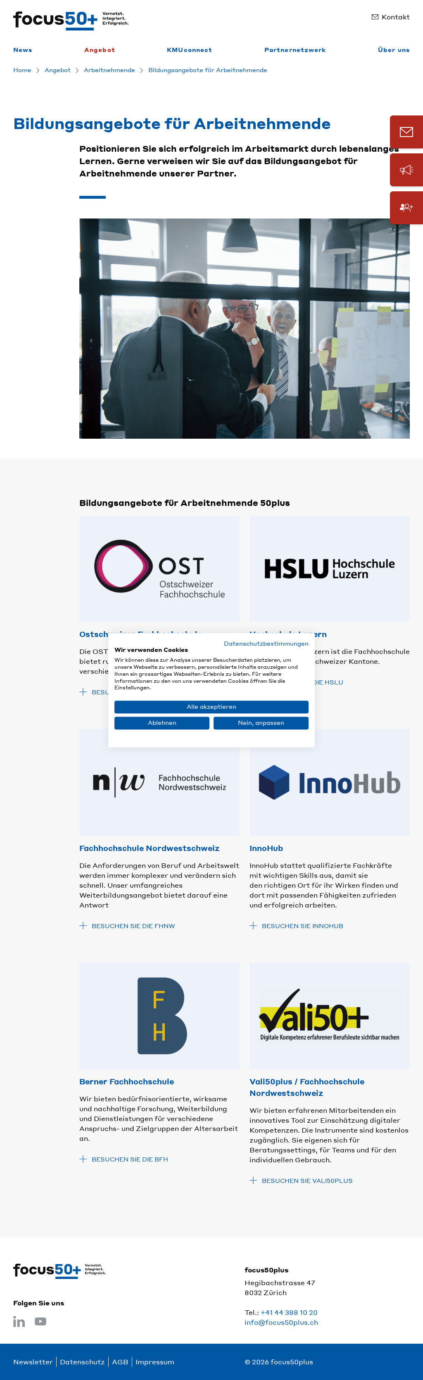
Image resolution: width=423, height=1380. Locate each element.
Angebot (99, 49)
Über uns (394, 49)
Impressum (154, 1361)
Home (22, 69)
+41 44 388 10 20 (289, 1312)
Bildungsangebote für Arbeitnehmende (207, 69)
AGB (120, 1361)
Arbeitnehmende (109, 69)
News (22, 49)
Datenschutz (82, 1361)
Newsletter (33, 1361)
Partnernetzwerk (295, 49)
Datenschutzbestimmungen (266, 643)
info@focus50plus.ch (281, 1322)
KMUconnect (189, 49)
